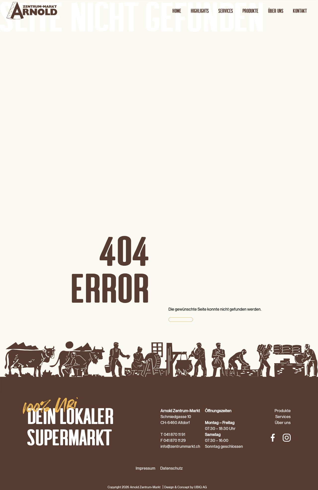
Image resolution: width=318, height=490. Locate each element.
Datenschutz (171, 468)
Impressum (145, 468)
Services (225, 10)
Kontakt (300, 10)
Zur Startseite (181, 319)
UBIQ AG (200, 487)
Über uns (275, 10)
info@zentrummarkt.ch (180, 446)
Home (176, 10)
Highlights (200, 10)
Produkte (250, 10)
